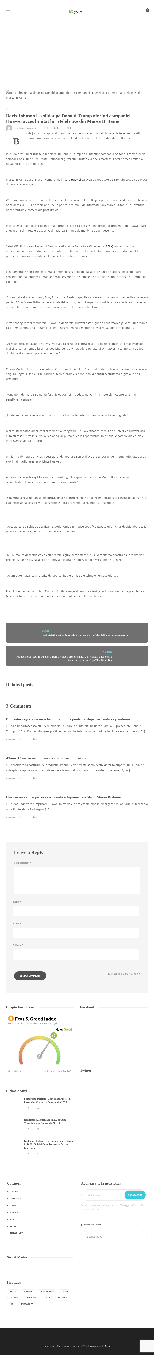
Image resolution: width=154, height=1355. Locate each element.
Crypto (14, 1191)
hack (47, 1297)
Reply (36, 739)
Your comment (22, 862)
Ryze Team (19, 128)
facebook (31, 1297)
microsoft (27, 1304)
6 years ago (11, 739)
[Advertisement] (77, 54)
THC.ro (106, 1346)
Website (18, 945)
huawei (62, 1297)
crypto (14, 1297)
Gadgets (15, 1198)
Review (14, 1212)
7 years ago (30, 128)
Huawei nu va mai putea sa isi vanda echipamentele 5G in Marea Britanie (63, 797)
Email (17, 923)
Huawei (76, 179)
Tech (10, 109)
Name (17, 901)
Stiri (13, 1219)
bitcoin (28, 1291)
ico (11, 1304)
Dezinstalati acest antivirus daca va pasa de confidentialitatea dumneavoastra (85, 635)
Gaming (106, 652)
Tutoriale (16, 1233)
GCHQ (109, 246)
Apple (13, 1291)
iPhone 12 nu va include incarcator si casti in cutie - (46, 758)
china (65, 1291)
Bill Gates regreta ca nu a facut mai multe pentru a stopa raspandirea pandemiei (68, 719)
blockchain (47, 1291)
